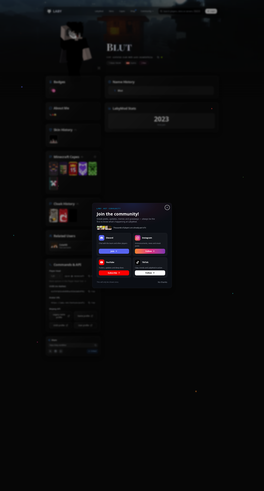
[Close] (167, 207)
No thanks (162, 282)
